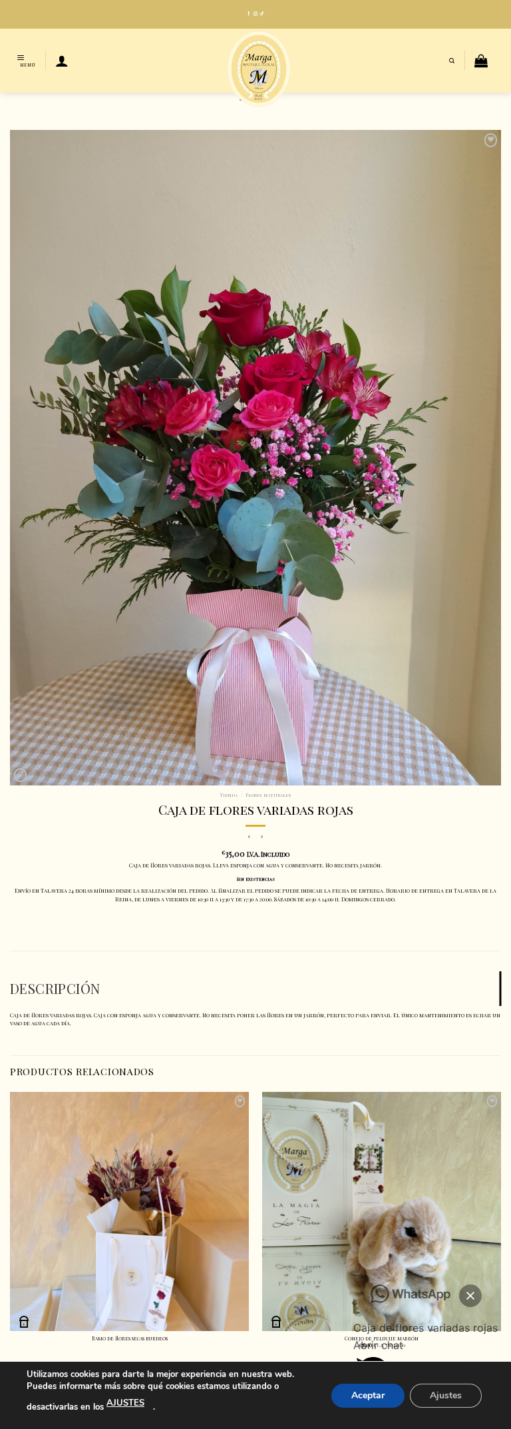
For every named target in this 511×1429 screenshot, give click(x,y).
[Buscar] (451, 60)
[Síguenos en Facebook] (249, 14)
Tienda (229, 795)
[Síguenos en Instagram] (255, 14)
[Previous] (11, 1228)
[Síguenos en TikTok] (262, 14)
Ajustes (446, 1394)
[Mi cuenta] (62, 60)
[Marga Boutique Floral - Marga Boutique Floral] (259, 69)
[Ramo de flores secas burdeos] (129, 1211)
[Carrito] (481, 60)
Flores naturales (268, 795)
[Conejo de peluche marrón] (381, 1211)
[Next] (500, 1228)
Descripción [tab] (55, 988)
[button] (470, 1295)
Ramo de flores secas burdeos (130, 1339)
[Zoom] (20, 775)
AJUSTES (125, 1403)
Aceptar (368, 1394)
